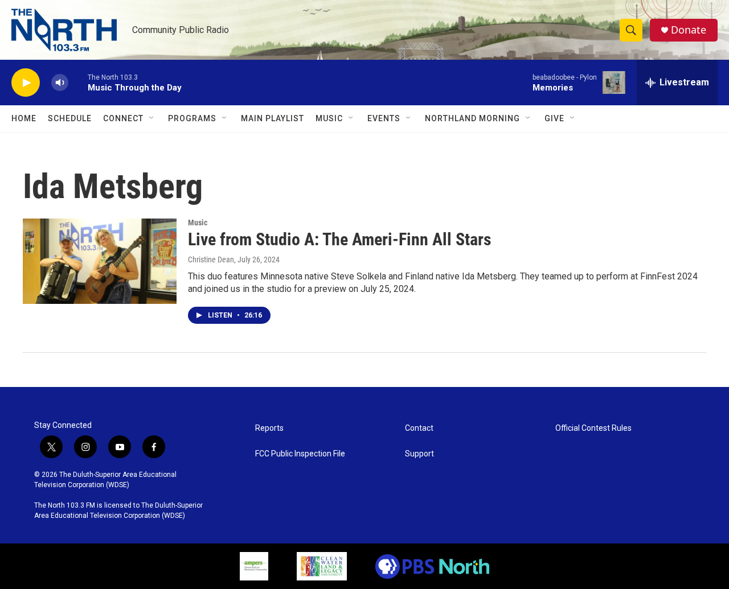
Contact (419, 428)
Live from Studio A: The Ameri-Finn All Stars (340, 239)
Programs (192, 118)
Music (329, 118)
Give (554, 118)
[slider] (78, 82)
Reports (269, 428)
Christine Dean (211, 259)
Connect (123, 118)
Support (419, 454)
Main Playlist (272, 118)
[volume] (59, 83)
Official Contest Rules (593, 428)
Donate (688, 30)
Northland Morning (472, 118)
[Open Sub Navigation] (152, 118)
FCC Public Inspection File (300, 454)
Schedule (70, 118)
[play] (26, 82)
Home (23, 118)
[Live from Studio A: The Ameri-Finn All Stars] (100, 261)
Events (383, 118)
